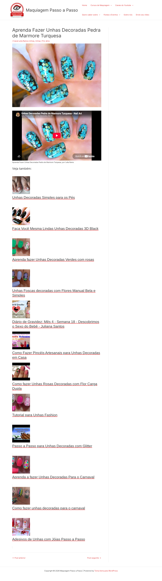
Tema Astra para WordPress (106, 571)
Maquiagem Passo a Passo (52, 10)
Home (84, 5)
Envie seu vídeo (142, 15)
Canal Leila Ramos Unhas (23, 41)
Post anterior (18, 558)
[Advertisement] (133, 62)
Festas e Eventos (111, 15)
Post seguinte (94, 558)
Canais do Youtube (123, 5)
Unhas (38, 41)
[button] (110, 5)
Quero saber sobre (90, 15)
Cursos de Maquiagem (100, 5)
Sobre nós (128, 15)
